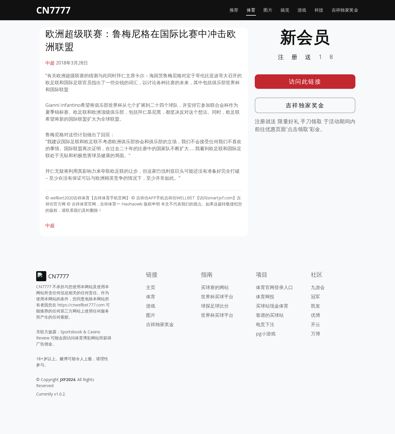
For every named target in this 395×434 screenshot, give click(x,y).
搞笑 (284, 10)
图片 (267, 10)
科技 (319, 10)
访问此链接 (305, 81)
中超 (50, 63)
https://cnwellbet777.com (81, 305)
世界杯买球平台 (217, 296)
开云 (315, 324)
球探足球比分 (215, 306)
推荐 (234, 10)
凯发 (315, 306)
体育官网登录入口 (274, 287)
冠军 (315, 296)
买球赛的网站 (215, 287)
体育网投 (265, 296)
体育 (251, 10)
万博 (315, 333)
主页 (150, 287)
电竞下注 (265, 324)
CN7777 (53, 10)
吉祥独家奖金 (345, 10)
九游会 (318, 287)
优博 (315, 315)
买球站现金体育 (272, 306)
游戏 (302, 10)
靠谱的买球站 (270, 315)
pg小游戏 (266, 333)
